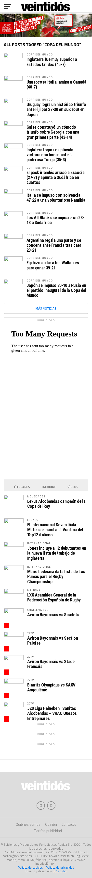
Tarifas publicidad (48, 831)
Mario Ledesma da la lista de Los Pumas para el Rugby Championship (56, 576)
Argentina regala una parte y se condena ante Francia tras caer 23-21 (53, 245)
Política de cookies (30, 867)
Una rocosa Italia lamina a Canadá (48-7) (56, 84)
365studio (59, 871)
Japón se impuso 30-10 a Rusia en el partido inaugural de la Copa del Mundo (56, 290)
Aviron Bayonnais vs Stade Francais (51, 664)
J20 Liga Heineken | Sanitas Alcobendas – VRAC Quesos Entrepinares (52, 713)
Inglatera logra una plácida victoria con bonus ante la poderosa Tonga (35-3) (49, 154)
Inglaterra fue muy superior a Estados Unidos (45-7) (51, 62)
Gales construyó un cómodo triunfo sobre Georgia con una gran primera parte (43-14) (52, 132)
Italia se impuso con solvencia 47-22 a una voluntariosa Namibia (55, 198)
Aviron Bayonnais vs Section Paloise (52, 640)
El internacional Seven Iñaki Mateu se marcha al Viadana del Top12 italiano (55, 529)
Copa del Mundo (39, 54)
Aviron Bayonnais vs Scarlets (53, 614)
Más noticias (46, 308)
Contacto (69, 824)
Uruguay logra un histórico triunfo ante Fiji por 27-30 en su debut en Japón (56, 109)
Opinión (51, 824)
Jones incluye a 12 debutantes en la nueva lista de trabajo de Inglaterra (56, 553)
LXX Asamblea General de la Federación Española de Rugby (54, 597)
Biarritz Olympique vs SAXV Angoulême (51, 687)
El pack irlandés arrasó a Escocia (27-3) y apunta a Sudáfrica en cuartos (55, 177)
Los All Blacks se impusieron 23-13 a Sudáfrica (55, 220)
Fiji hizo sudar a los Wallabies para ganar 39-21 (52, 265)
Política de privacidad (60, 867)
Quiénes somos (28, 824)
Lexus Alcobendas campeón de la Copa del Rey (56, 504)
